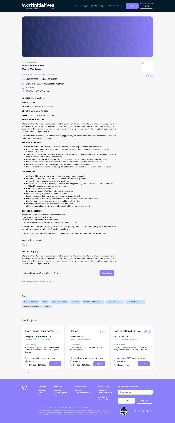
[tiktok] (151, 411)
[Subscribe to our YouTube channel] (147, 411)
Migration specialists (82, 393)
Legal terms (102, 397)
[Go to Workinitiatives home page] (24, 387)
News (119, 6)
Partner (112, 6)
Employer (84, 6)
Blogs (40, 395)
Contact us (102, 391)
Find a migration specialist (35, 281)
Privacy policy (103, 399)
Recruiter (94, 6)
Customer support (105, 393)
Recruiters (78, 391)
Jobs (70, 6)
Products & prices (60, 393)
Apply (55, 364)
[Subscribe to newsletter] (149, 392)
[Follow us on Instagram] (143, 411)
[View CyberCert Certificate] (124, 411)
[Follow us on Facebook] (135, 411)
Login (126, 401)
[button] (57, 331)
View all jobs (107, 273)
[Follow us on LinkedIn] (139, 411)
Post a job (57, 391)
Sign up (144, 401)
